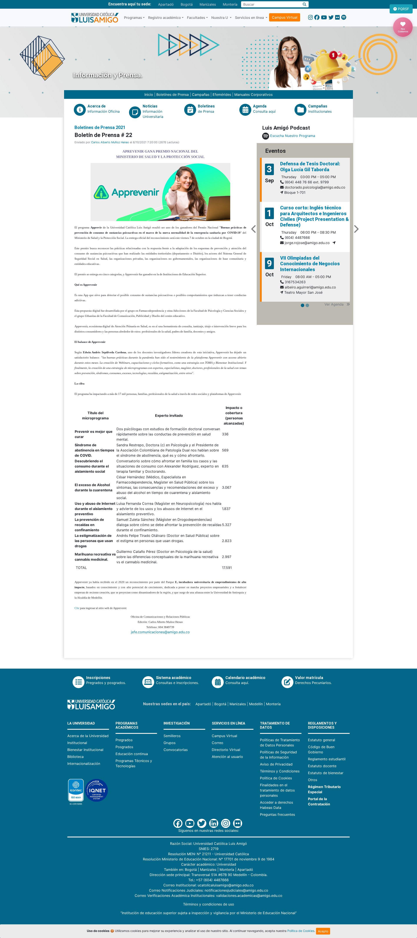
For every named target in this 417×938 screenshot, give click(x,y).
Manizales (208, 4)
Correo (217, 743)
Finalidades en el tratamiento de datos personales (277, 790)
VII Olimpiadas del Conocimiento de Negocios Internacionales (310, 263)
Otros (312, 780)
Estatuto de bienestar (325, 773)
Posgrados (124, 747)
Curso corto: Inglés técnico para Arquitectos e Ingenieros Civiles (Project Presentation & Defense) (314, 216)
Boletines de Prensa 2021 (99, 127)
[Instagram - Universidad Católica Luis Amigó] (310, 17)
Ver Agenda (334, 304)
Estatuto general (321, 740)
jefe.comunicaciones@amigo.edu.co (160, 632)
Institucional (77, 743)
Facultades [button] (196, 17)
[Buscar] (304, 4)
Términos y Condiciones (280, 771)
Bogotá (187, 4)
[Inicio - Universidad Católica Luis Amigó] (95, 17)
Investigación (177, 723)
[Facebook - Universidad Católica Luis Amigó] (316, 17)
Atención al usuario (227, 756)
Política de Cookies (276, 778)
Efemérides (222, 94)
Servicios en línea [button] (250, 17)
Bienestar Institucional (85, 749)
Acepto (323, 931)
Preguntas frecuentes (277, 814)
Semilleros (172, 736)
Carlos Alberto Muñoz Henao (110, 142)
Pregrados (124, 740)
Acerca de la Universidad (88, 736)
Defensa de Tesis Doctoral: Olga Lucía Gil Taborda (310, 166)
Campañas (200, 94)
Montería (230, 4)
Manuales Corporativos (253, 94)
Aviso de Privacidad (276, 764)
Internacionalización (83, 763)
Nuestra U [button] (220, 17)
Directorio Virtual (226, 749)
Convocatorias (176, 749)
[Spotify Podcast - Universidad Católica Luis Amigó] (343, 17)
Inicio (149, 94)
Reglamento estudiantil (327, 759)
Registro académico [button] (164, 17)
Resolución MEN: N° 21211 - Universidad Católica (208, 854)
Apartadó (166, 4)
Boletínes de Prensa (172, 94)
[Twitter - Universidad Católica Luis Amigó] (331, 17)
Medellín (256, 704)
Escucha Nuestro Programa (292, 136)
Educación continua (132, 754)
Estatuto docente (322, 766)
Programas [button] (133, 17)
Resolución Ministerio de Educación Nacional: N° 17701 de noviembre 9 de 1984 (208, 859)
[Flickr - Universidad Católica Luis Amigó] (337, 17)
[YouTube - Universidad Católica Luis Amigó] (324, 17)
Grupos (169, 743)
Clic (76, 608)
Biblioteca (75, 756)
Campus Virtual (284, 17)
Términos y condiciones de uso (208, 904)
